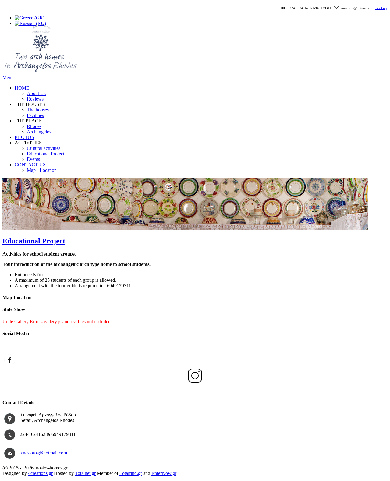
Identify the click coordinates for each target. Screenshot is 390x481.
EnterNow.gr (163, 473)
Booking (381, 8)
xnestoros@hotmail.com (43, 452)
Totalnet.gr (85, 473)
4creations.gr (40, 473)
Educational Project (33, 241)
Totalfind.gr (130, 473)
